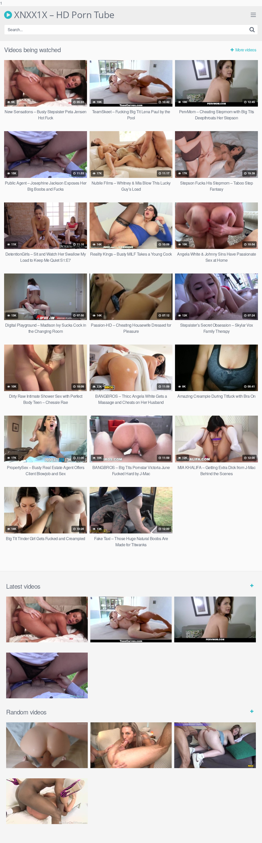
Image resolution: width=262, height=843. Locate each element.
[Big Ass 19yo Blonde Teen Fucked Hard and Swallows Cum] (215, 745)
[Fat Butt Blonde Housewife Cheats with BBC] (47, 801)
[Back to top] (248, 829)
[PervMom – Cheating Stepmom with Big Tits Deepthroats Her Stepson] (215, 619)
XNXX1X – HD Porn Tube (63, 14)
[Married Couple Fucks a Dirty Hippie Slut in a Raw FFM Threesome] (131, 745)
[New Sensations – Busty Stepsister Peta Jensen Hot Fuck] (47, 619)
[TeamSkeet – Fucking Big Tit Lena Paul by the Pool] (131, 619)
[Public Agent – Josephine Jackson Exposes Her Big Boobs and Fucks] (47, 675)
